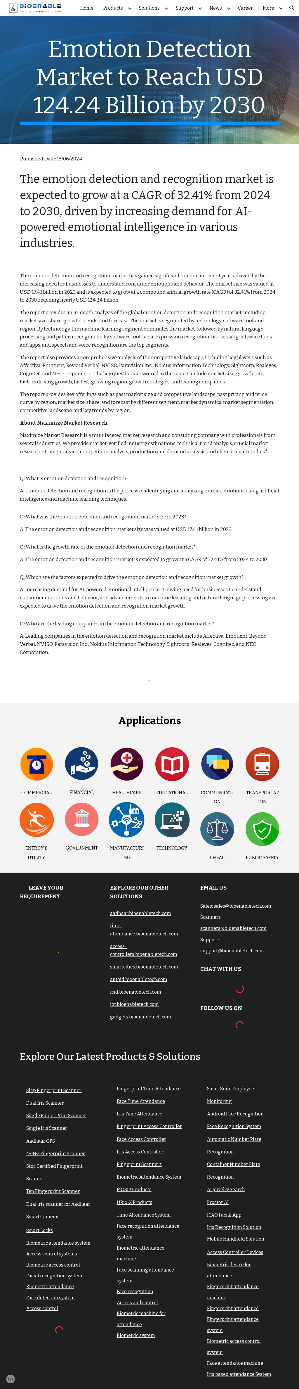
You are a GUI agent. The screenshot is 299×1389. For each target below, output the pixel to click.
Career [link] (245, 8)
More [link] (268, 8)
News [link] (216, 8)
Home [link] (86, 8)
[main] (150, 80)
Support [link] (185, 8)
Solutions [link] (149, 8)
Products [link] (113, 8)
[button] (292, 8)
